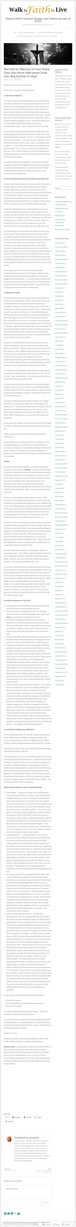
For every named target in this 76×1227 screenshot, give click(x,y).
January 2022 (59, 361)
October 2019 (59, 472)
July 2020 (58, 435)
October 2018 (59, 521)
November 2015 (60, 664)
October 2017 (59, 570)
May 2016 (58, 639)
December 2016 (60, 611)
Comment (45, 1202)
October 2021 (59, 374)
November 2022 (60, 325)
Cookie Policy (35, 1224)
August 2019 (59, 480)
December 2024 (60, 259)
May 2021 (58, 394)
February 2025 (60, 255)
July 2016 (58, 631)
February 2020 (60, 455)
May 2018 (58, 541)
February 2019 (60, 505)
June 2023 (58, 296)
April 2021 (58, 398)
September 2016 (60, 623)
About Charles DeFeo (26, 32)
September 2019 (60, 476)
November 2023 (60, 280)
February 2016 (60, 652)
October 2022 (59, 329)
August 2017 (59, 578)
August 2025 (59, 251)
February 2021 (60, 406)
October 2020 (59, 423)
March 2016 (59, 648)
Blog (15, 32)
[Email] (18, 1213)
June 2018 (58, 537)
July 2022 (58, 341)
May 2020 (58, 443)
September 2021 (60, 378)
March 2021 (59, 402)
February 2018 (60, 554)
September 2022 (60, 333)
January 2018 (59, 558)
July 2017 (58, 582)
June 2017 (58, 586)
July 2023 (58, 292)
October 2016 (59, 619)
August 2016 (59, 627)
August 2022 (59, 337)
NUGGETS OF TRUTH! (62, 229)
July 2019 (58, 484)
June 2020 (58, 439)
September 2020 (60, 427)
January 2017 (59, 607)
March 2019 (59, 500)
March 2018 (59, 550)
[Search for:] (64, 188)
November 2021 (60, 370)
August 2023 (59, 288)
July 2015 (58, 680)
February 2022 (60, 357)
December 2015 (60, 660)
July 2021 (58, 386)
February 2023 (60, 312)
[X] (15, 1213)
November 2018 (60, 517)
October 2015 (59, 668)
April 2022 (58, 349)
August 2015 (59, 676)
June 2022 (58, 345)
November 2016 (60, 615)
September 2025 (60, 247)
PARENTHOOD (60, 215)
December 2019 (60, 464)
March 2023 (59, 308)
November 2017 (60, 566)
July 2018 (58, 533)
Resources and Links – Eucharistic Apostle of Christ (36, 36)
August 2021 (59, 382)
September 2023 (60, 284)
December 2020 (60, 415)
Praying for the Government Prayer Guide (60, 222)
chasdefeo (18, 80)
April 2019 (58, 496)
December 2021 (60, 366)
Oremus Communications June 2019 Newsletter (43, 1170)
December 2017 (60, 562)
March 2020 (59, 451)
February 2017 (60, 603)
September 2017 (60, 574)
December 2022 (60, 321)
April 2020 (58, 447)
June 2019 (58, 488)
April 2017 (58, 594)
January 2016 (59, 656)
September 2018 (60, 525)
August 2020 (59, 431)
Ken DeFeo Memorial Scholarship (50, 32)
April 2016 (58, 644)
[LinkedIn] (11, 1213)
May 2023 (58, 300)
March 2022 (59, 353)
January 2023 (59, 316)
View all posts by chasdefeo (23, 1161)
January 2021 (59, 410)
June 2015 (58, 684)
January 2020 (59, 460)
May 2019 (58, 492)
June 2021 (58, 390)
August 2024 (59, 267)
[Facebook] (5, 1213)
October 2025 (59, 243)
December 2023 (60, 276)
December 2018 (60, 513)
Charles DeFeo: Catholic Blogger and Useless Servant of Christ (38, 20)
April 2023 (58, 304)
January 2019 (59, 509)
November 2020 (60, 419)
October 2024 (59, 263)
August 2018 (59, 529)
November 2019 (60, 468)
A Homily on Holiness (9, 1169)
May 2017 (58, 590)
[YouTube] (8, 1213)
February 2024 (60, 271)
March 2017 (59, 599)
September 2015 (60, 672)
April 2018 (58, 545)
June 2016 (58, 635)
